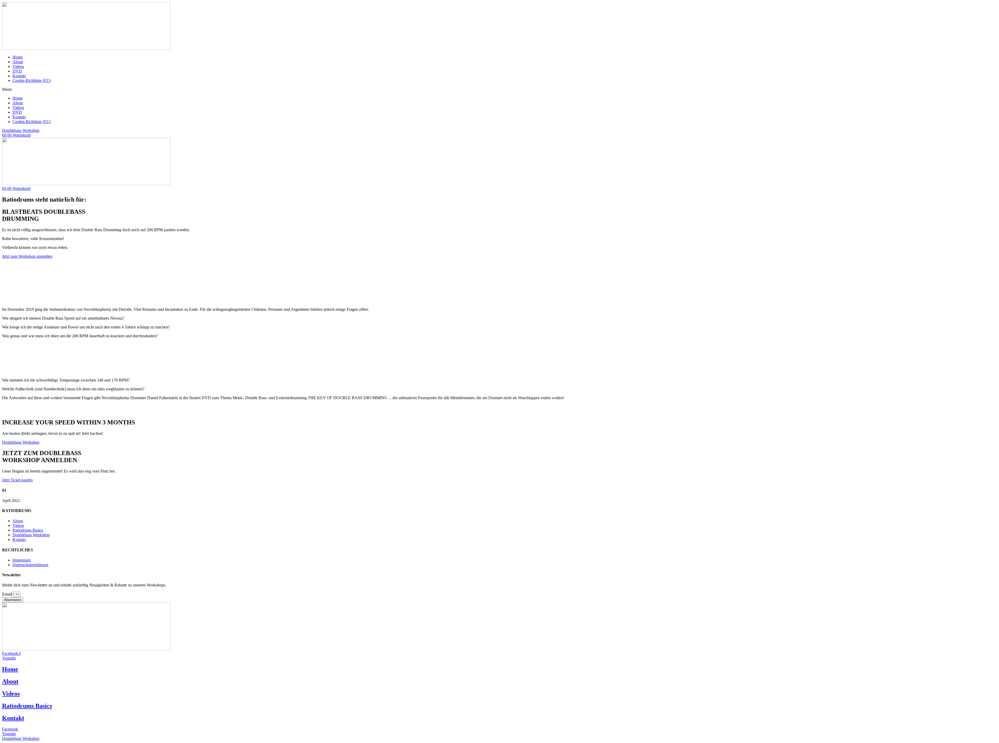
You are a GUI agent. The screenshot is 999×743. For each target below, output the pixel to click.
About (17, 62)
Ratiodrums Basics (27, 705)
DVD (17, 71)
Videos (18, 66)
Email (7, 594)
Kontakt (19, 76)
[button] (499, 89)
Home (17, 57)
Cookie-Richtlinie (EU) (31, 80)
